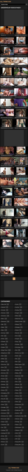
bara (4, 318)
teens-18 (19, 398)
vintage (19, 421)
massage (19, 327)
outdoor (19, 344)
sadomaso (19, 375)
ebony (4, 361)
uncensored (19, 404)
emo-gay (5, 364)
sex (18, 378)
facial (4, 375)
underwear (19, 410)
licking (18, 310)
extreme (5, 373)
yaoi (18, 436)
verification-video (21, 416)
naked (18, 330)
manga (18, 324)
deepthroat (6, 353)
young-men (19, 444)
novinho (19, 333)
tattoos (18, 396)
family (4, 378)
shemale (19, 387)
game (4, 390)
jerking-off (5, 433)
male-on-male (20, 321)
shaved (19, 384)
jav (4, 427)
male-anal (19, 318)
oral (18, 335)
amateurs (5, 315)
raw (18, 361)
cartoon (5, 333)
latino (18, 304)
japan (4, 421)
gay (4, 396)
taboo (18, 390)
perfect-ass (19, 353)
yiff (18, 438)
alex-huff (5, 304)
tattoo (18, 393)
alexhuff (5, 307)
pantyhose (19, 347)
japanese (5, 424)
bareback (5, 321)
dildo (4, 358)
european (5, 370)
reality (18, 367)
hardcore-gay (6, 416)
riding (18, 373)
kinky (4, 436)
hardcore (5, 413)
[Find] (26, 4)
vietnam (19, 418)
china (4, 338)
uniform (19, 413)
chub (4, 344)
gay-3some (5, 401)
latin (4, 444)
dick (4, 355)
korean (4, 441)
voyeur (18, 424)
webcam (19, 430)
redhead (19, 370)
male (18, 315)
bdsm (4, 327)
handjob (5, 407)
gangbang (5, 393)
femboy (5, 384)
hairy (4, 404)
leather (19, 307)
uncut (18, 407)
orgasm (19, 338)
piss (18, 358)
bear (4, 330)
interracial (5, 418)
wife (18, 433)
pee (18, 350)
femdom (5, 387)
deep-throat (6, 350)
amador (5, 310)
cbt (4, 335)
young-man (19, 441)
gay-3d (5, 398)
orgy (18, 341)
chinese (5, 341)
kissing (4, 438)
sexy (18, 381)
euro (4, 367)
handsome (5, 410)
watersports (20, 427)
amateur (5, 313)
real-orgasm (20, 364)
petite (18, 355)
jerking (5, 430)
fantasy (5, 381)
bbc (4, 324)
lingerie (19, 313)
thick (18, 401)
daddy (5, 347)
